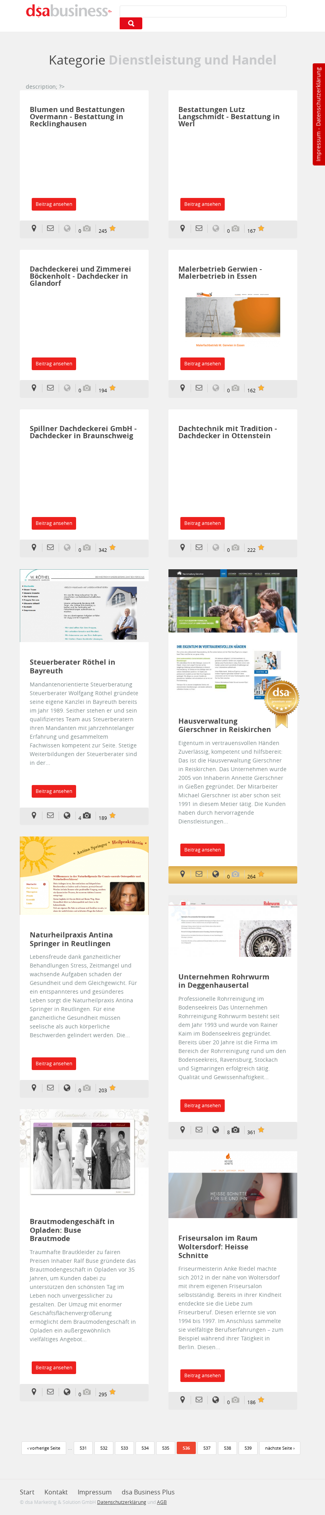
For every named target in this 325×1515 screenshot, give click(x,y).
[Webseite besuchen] (229, 324)
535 (165, 1448)
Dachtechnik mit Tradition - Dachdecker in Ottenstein (227, 432)
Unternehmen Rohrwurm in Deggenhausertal (224, 981)
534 (145, 1448)
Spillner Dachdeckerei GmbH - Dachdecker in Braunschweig (83, 432)
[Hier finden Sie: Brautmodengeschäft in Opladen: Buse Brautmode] (36, 1392)
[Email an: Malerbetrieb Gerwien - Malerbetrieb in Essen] (201, 388)
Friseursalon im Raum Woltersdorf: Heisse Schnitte (218, 1247)
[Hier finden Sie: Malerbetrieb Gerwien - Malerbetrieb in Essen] (185, 388)
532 (103, 1448)
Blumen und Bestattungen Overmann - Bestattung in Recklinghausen (77, 117)
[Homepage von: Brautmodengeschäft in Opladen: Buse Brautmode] (69, 1392)
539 (248, 1448)
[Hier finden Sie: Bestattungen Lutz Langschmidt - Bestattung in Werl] (185, 228)
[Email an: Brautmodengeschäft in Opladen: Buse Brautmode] (53, 1392)
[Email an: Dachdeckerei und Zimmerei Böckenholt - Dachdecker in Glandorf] (53, 388)
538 (227, 1448)
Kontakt (56, 1492)
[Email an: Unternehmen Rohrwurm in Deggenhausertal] (201, 1130)
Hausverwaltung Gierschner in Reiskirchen (224, 725)
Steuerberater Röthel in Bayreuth (72, 666)
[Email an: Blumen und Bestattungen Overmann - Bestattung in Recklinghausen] (53, 228)
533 (124, 1448)
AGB (162, 1502)
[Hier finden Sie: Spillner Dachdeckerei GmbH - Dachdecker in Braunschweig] (36, 548)
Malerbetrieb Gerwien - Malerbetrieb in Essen (220, 272)
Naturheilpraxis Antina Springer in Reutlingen (71, 939)
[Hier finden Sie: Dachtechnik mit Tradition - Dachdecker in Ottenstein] (185, 548)
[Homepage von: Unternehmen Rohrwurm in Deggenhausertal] (218, 1130)
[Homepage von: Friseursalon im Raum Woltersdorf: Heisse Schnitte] (218, 1400)
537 (206, 1448)
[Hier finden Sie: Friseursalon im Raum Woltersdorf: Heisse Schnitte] (185, 1400)
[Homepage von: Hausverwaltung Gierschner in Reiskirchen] (218, 874)
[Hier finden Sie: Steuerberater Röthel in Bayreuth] (36, 816)
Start (27, 1492)
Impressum (318, 146)
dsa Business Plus (148, 1492)
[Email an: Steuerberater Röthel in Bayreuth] (53, 816)
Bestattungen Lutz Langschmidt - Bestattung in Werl (229, 117)
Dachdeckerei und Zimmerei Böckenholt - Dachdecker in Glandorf (80, 276)
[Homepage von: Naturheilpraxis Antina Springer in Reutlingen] (69, 1088)
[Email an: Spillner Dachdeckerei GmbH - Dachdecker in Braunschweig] (53, 548)
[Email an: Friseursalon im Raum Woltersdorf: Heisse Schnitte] (201, 1400)
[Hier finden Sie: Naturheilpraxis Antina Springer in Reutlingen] (36, 1088)
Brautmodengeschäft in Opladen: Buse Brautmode (72, 1230)
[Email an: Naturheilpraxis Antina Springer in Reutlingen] (53, 1088)
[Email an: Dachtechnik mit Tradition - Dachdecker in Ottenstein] (201, 548)
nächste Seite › (279, 1448)
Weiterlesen (84, 606)
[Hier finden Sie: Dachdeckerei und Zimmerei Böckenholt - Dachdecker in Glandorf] (36, 388)
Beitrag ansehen (54, 204)
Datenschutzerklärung (318, 96)
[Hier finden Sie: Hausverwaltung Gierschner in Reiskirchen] (185, 874)
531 (83, 1448)
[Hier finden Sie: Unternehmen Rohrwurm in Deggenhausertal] (185, 1130)
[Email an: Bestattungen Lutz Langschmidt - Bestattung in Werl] (201, 228)
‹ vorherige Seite (43, 1448)
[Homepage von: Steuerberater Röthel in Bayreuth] (69, 816)
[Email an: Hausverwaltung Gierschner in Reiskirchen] (201, 874)
